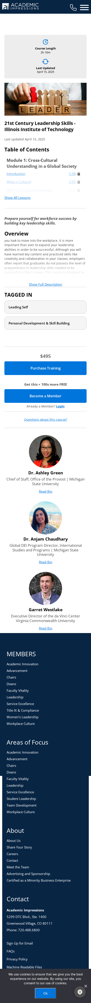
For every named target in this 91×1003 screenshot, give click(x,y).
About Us (14, 840)
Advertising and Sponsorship (28, 873)
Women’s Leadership (22, 717)
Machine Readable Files (24, 967)
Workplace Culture (21, 723)
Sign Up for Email (20, 943)
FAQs (11, 951)
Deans (11, 684)
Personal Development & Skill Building (39, 323)
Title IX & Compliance (23, 710)
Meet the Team (18, 867)
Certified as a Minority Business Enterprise (39, 880)
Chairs (11, 677)
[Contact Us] (73, 7)
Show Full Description (45, 284)
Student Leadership (21, 798)
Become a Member (58, 396)
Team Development (21, 805)
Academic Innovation (22, 664)
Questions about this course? (45, 420)
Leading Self (18, 307)
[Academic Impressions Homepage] (20, 6)
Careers (12, 854)
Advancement (17, 670)
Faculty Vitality (18, 690)
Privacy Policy (17, 959)
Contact (12, 860)
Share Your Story (19, 847)
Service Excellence (20, 703)
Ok (45, 993)
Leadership (15, 697)
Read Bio (45, 491)
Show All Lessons (17, 197)
